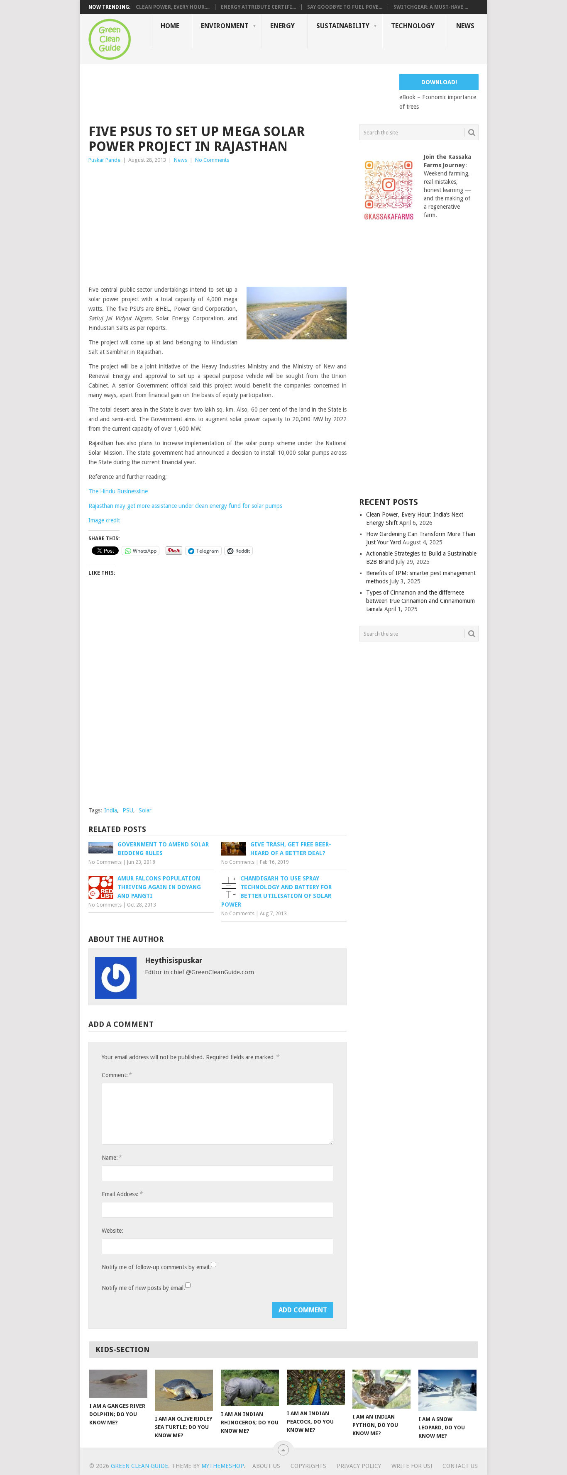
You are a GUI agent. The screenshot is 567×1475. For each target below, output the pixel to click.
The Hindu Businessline (118, 491)
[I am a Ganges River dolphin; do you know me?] (118, 1384)
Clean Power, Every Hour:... (173, 7)
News (465, 26)
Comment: (117, 1075)
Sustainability (342, 26)
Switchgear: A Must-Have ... (430, 7)
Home (170, 26)
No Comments (212, 160)
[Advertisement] (239, 93)
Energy (282, 26)
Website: (112, 1230)
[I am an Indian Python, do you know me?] (381, 1389)
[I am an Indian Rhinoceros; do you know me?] (250, 1388)
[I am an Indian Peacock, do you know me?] (316, 1387)
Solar (145, 810)
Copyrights (308, 1466)
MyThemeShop (222, 1466)
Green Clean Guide (139, 1466)
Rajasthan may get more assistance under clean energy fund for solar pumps (185, 505)
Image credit (104, 520)
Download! (439, 82)
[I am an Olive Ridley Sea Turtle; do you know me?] (184, 1390)
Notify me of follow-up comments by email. (156, 1267)
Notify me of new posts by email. (143, 1288)
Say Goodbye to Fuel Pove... (344, 7)
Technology (413, 26)
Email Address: (122, 1194)
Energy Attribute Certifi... (258, 7)
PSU (127, 810)
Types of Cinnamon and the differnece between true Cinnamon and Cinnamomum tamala (420, 600)
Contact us (460, 1466)
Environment (225, 26)
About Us (266, 1466)
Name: (112, 1157)
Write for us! (411, 1466)
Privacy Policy (359, 1466)
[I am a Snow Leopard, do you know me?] (447, 1390)
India (110, 810)
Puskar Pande (104, 160)
